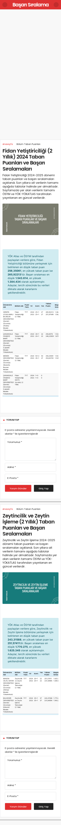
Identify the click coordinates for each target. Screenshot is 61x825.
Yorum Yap (12, 419)
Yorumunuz (14, 442)
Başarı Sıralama (31, 4)
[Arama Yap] (56, 4)
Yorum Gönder (18, 488)
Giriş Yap (44, 488)
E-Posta (12, 478)
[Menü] (4, 4)
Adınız (11, 467)
